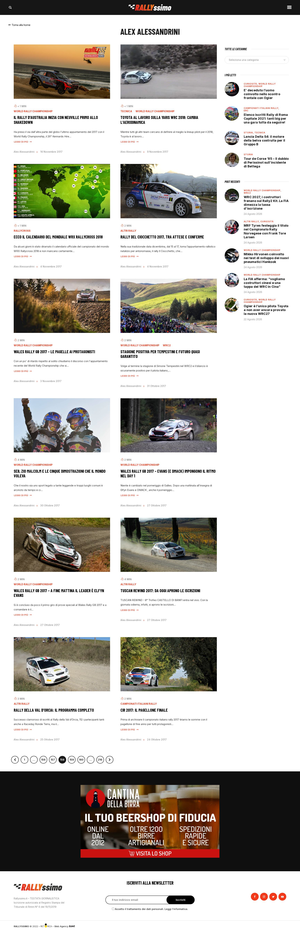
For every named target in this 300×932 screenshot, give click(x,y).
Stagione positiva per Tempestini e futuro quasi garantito (160, 354)
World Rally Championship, (262, 190)
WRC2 (167, 345)
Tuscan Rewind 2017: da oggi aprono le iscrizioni (160, 590)
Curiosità (267, 221)
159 (73, 758)
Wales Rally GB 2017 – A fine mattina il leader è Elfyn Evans (59, 593)
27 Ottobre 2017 (156, 505)
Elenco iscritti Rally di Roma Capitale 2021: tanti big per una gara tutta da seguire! (266, 118)
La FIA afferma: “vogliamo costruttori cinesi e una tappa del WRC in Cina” (264, 282)
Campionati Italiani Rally (138, 703)
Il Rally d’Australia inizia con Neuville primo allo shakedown (56, 120)
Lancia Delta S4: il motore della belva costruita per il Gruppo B (264, 140)
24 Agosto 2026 (253, 213)
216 (101, 758)
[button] (19, 25)
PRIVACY (281, 926)
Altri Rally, (252, 221)
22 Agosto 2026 (253, 319)
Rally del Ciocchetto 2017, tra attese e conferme (162, 236)
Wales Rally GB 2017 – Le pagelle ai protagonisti (54, 351)
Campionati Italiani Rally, (261, 108)
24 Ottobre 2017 (157, 739)
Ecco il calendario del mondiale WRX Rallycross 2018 (58, 236)
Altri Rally (128, 230)
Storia (248, 154)
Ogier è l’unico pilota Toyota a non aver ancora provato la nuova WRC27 (266, 310)
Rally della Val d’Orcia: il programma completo (54, 710)
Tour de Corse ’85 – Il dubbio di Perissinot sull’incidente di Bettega (266, 162)
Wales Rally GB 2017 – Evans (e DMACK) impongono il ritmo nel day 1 (168, 473)
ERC (246, 110)
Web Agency (61, 926)
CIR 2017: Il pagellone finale (144, 710)
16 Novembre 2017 (51, 151)
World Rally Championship (33, 111)
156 (44, 758)
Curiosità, (251, 83)
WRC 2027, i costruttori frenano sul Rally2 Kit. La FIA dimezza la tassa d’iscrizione (266, 202)
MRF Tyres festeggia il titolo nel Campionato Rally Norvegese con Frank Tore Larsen (266, 231)
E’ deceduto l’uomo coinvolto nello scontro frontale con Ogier (262, 94)
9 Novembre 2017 (157, 151)
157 (54, 758)
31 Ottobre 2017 (156, 385)
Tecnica (126, 111)
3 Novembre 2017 (50, 381)
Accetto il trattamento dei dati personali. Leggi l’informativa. (151, 909)
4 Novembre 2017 (51, 266)
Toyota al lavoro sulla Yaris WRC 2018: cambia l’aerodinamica (159, 120)
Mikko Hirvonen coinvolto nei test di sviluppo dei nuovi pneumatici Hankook (266, 258)
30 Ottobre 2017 (50, 505)
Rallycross (22, 230)
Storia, (249, 132)
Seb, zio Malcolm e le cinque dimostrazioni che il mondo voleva (60, 473)
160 (82, 758)
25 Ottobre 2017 (50, 739)
